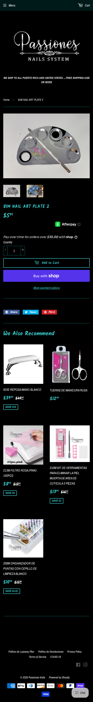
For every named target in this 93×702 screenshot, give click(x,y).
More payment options (47, 287)
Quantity (7, 242)
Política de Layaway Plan (21, 651)
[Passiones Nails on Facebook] (78, 665)
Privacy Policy (74, 651)
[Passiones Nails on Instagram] (85, 665)
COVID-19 (55, 657)
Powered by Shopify (59, 677)
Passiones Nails (37, 677)
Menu (12, 5)
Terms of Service (37, 657)
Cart (87, 5)
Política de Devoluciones (50, 651)
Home (6, 100)
